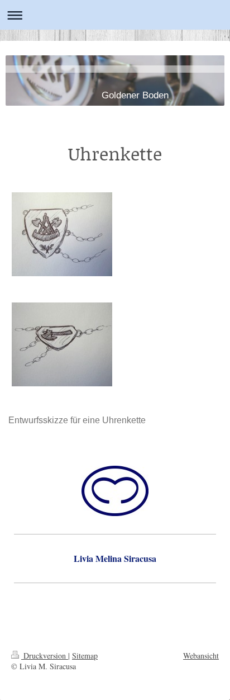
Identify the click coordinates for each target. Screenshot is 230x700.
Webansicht (201, 655)
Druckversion (44, 655)
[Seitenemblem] (62, 344)
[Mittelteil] (62, 234)
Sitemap (85, 655)
